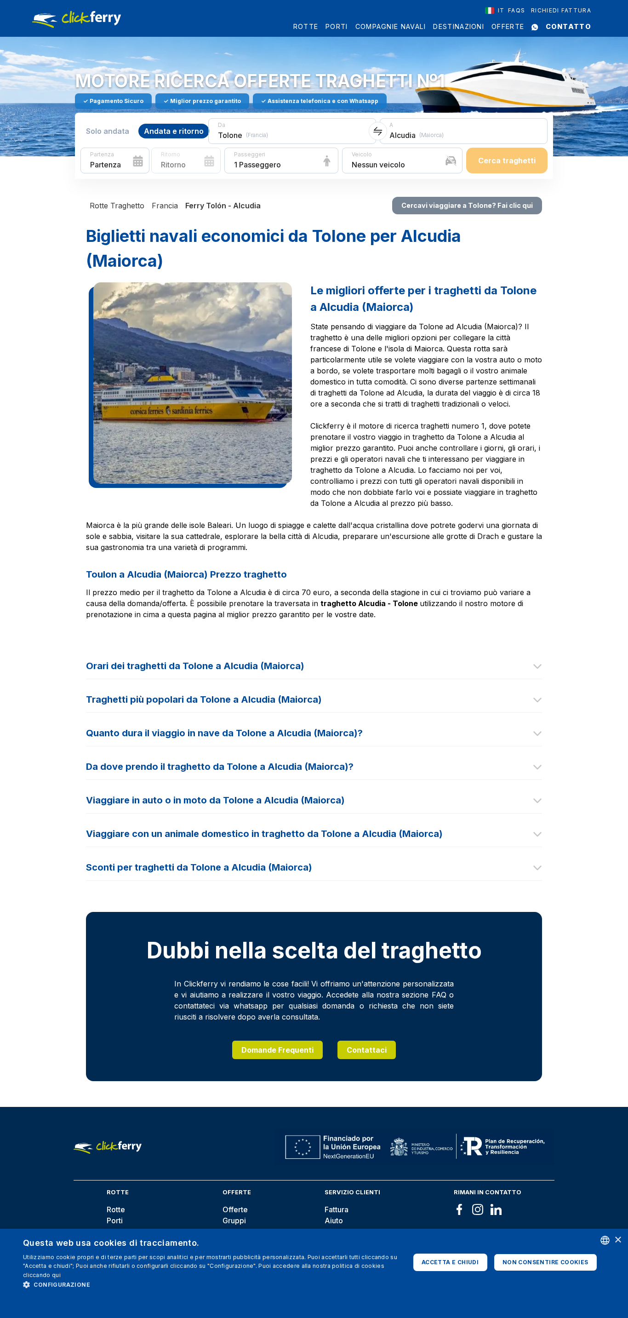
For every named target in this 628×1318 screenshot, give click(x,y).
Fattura (336, 1209)
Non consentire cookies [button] (545, 1262)
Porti (336, 26)
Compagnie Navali (390, 26)
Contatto (568, 26)
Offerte (507, 26)
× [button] (617, 1240)
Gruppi (234, 1220)
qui (56, 1275)
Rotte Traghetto (117, 205)
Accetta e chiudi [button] (450, 1262)
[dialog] (314, 1273)
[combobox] (495, 10)
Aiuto (334, 1220)
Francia (165, 205)
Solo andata (107, 131)
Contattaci (367, 1049)
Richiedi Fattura (561, 10)
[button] (210, 1284)
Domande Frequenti (277, 1049)
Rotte (306, 26)
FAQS (516, 10)
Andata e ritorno (174, 131)
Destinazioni (458, 26)
